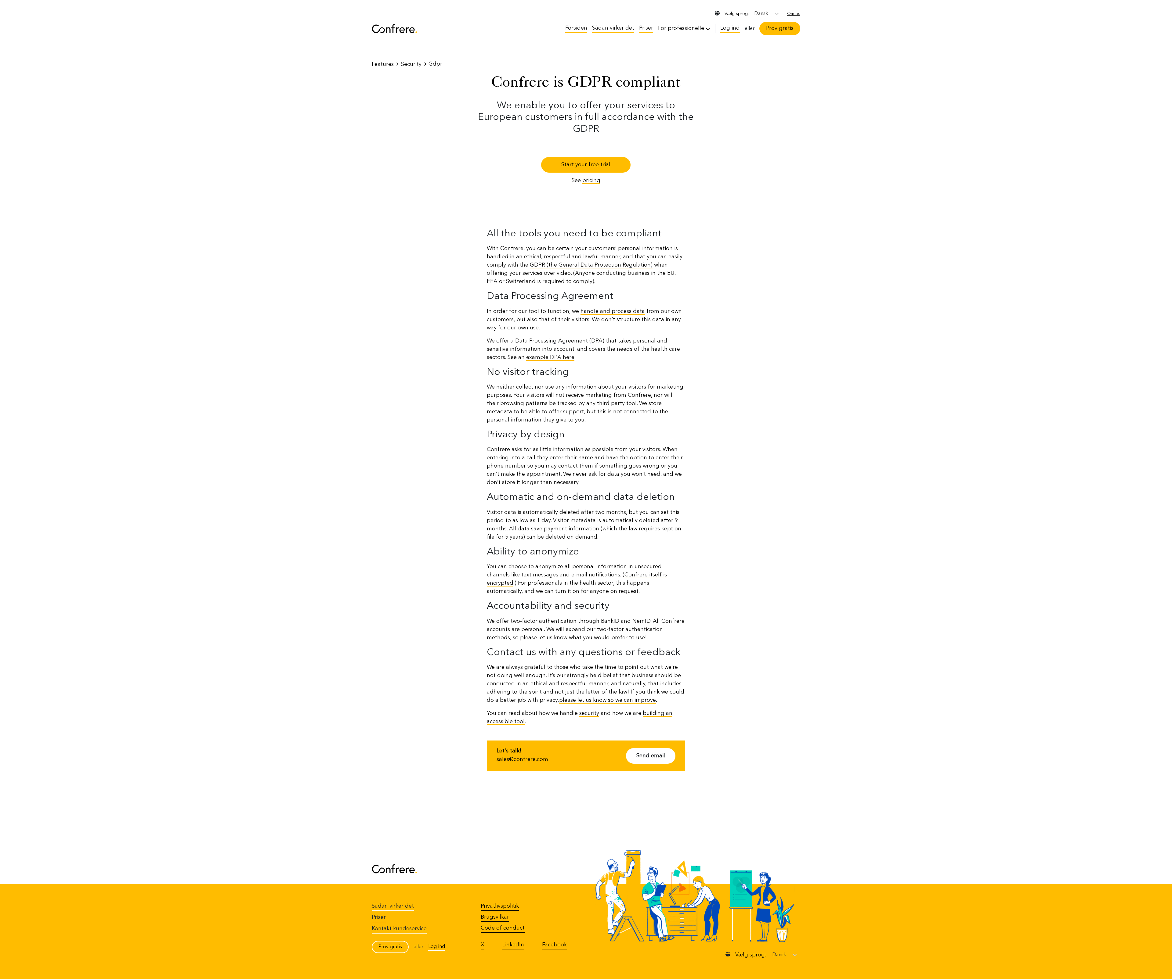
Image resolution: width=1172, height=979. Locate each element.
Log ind (730, 28)
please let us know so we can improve (607, 700)
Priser (646, 28)
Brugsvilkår (495, 917)
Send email (650, 755)
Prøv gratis (780, 28)
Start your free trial (585, 164)
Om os (793, 14)
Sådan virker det (613, 28)
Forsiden (576, 28)
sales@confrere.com (522, 759)
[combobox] (754, 13)
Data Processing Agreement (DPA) (559, 341)
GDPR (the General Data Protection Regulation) (591, 265)
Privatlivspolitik (500, 906)
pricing (591, 180)
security (589, 713)
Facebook (554, 945)
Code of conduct (503, 928)
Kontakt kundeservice (399, 928)
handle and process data (613, 311)
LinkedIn (513, 945)
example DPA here (550, 357)
